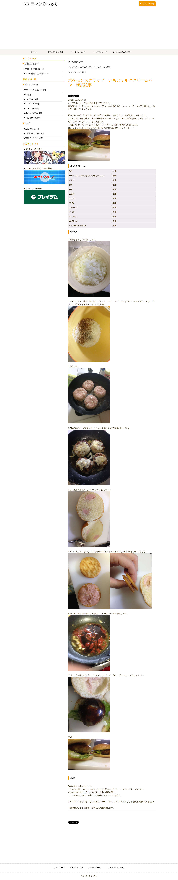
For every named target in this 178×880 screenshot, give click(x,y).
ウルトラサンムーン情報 (35, 90)
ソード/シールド (78, 52)
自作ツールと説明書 (34, 138)
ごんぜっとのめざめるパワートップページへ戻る (89, 67)
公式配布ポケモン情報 (34, 133)
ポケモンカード (100, 52)
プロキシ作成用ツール (34, 69)
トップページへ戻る (77, 72)
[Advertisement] (89, 28)
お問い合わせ (148, 4)
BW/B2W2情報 (31, 99)
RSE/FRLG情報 (32, 108)
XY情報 (28, 95)
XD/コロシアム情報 (33, 113)
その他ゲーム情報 (33, 118)
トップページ (59, 868)
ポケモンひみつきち (40, 4)
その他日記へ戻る (76, 62)
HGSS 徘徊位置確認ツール (37, 74)
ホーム (33, 52)
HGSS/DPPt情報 (32, 104)
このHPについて (32, 129)
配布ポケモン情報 (55, 52)
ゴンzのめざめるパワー (122, 52)
